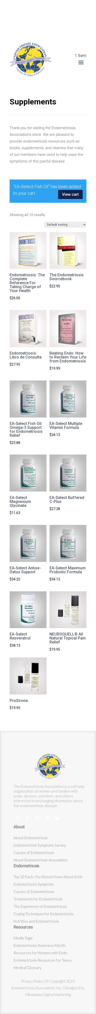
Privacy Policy (32, 981)
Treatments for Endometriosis (38, 899)
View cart (70, 194)
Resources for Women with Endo (40, 953)
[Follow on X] (17, 818)
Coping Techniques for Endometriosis (44, 914)
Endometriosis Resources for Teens (43, 960)
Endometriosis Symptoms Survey (40, 845)
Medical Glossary (27, 967)
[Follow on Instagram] (37, 818)
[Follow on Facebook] (27, 818)
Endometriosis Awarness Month (39, 945)
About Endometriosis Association (40, 860)
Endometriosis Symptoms (34, 884)
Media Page (23, 938)
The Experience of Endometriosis (40, 906)
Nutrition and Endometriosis (36, 921)
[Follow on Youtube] (57, 818)
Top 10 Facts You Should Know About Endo (48, 877)
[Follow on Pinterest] (47, 818)
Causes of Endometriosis (34, 852)
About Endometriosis (31, 837)
